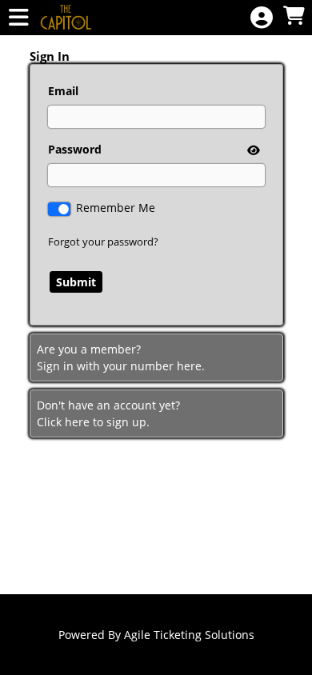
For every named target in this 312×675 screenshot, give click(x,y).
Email (63, 90)
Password (75, 149)
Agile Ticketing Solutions (189, 634)
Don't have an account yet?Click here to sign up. (108, 413)
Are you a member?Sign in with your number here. (121, 357)
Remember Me (115, 207)
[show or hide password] (252, 150)
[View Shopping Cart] (293, 16)
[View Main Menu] (18, 18)
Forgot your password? (103, 241)
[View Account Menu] (261, 18)
